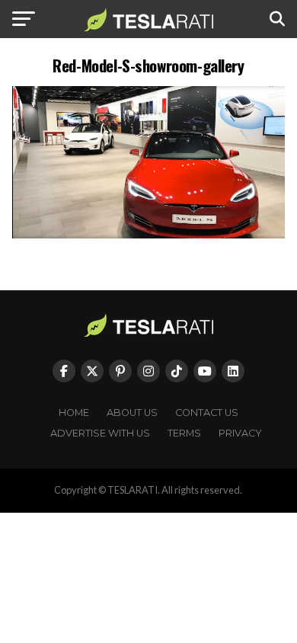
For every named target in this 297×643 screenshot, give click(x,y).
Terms (184, 433)
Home (74, 412)
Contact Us (206, 412)
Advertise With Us (100, 433)
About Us (132, 412)
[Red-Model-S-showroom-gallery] (148, 234)
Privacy (240, 433)
